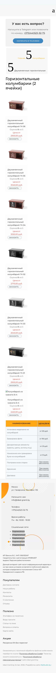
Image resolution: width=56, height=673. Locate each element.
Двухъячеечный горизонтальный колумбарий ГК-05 (16, 172)
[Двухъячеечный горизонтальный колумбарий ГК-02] (16, 263)
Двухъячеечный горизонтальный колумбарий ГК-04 (16, 222)
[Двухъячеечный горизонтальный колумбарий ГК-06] (16, 115)
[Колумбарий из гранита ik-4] (16, 395)
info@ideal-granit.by (20, 500)
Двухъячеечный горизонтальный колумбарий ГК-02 (16, 271)
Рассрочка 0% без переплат (15, 643)
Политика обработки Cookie (31, 654)
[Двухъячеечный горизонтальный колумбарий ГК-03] (16, 312)
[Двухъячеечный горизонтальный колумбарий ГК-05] (16, 164)
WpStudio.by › (46, 665)
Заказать (14, 139)
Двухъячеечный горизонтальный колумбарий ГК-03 (16, 320)
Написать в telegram (28, 41)
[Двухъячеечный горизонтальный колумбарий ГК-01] (16, 362)
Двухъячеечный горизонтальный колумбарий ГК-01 (16, 370)
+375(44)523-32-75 (34, 33)
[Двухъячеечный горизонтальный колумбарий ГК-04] (16, 214)
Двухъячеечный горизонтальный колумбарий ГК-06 (16, 123)
